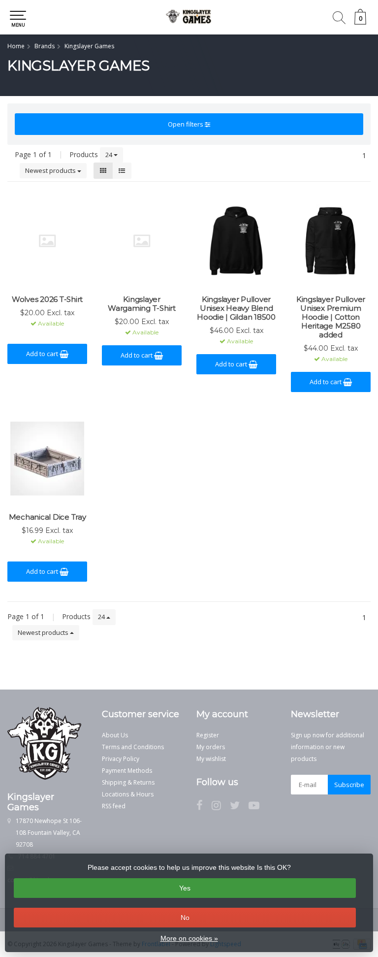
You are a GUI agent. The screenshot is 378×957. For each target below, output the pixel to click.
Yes (184, 888)
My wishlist (211, 759)
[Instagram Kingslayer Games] (221, 807)
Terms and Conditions (133, 747)
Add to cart (43, 353)
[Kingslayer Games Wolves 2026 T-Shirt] (47, 241)
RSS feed (114, 806)
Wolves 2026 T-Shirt (47, 299)
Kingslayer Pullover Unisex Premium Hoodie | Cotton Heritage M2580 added (330, 317)
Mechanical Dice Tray (47, 517)
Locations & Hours (128, 794)
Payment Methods (127, 770)
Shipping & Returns (128, 782)
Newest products (51, 170)
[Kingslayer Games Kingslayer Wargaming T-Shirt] (142, 241)
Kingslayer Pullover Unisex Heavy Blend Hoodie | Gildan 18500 (236, 308)
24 (109, 154)
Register (207, 735)
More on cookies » (189, 938)
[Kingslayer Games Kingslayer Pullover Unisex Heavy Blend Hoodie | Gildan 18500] (236, 241)
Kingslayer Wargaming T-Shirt (142, 304)
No (185, 918)
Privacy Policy (120, 759)
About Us (115, 735)
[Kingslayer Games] (189, 17)
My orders (210, 747)
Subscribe (349, 784)
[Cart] (360, 22)
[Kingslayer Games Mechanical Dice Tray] (47, 458)
